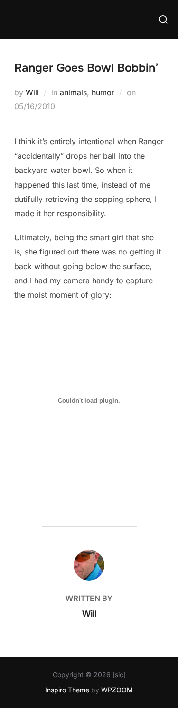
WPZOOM (117, 690)
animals (73, 92)
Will (32, 92)
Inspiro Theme (67, 690)
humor (103, 92)
